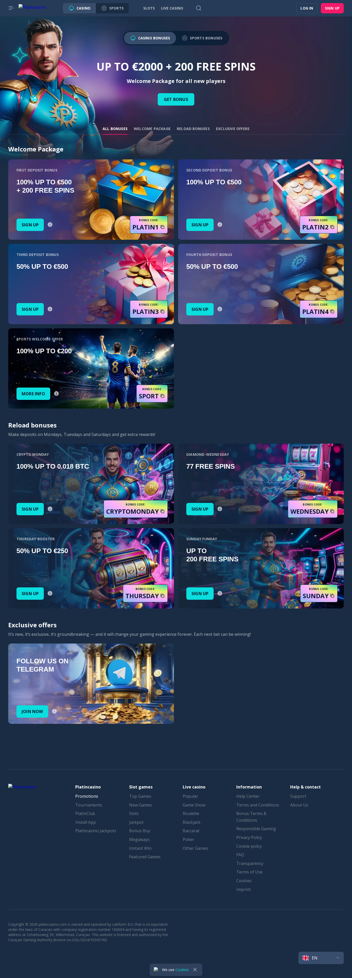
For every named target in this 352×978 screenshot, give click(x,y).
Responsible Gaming (256, 828)
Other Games (195, 848)
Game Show (194, 805)
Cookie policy (249, 846)
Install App (85, 822)
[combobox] (321, 958)
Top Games (140, 796)
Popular (190, 796)
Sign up (332, 8)
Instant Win (140, 848)
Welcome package (152, 128)
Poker (188, 839)
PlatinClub (85, 813)
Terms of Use (249, 872)
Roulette (191, 813)
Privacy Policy (249, 837)
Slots (134, 813)
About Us (299, 805)
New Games (140, 805)
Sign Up (30, 225)
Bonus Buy (139, 831)
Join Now (32, 711)
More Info (33, 394)
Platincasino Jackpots (95, 831)
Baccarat (191, 831)
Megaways (139, 839)
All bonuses (115, 128)
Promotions (86, 796)
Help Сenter (247, 796)
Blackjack (191, 822)
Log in (306, 8)
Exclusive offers (232, 128)
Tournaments (88, 805)
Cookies (244, 880)
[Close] (195, 970)
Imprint (243, 889)
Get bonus (176, 99)
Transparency (249, 863)
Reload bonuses (193, 128)
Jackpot (136, 822)
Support (298, 796)
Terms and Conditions (257, 805)
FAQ (240, 854)
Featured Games (145, 857)
